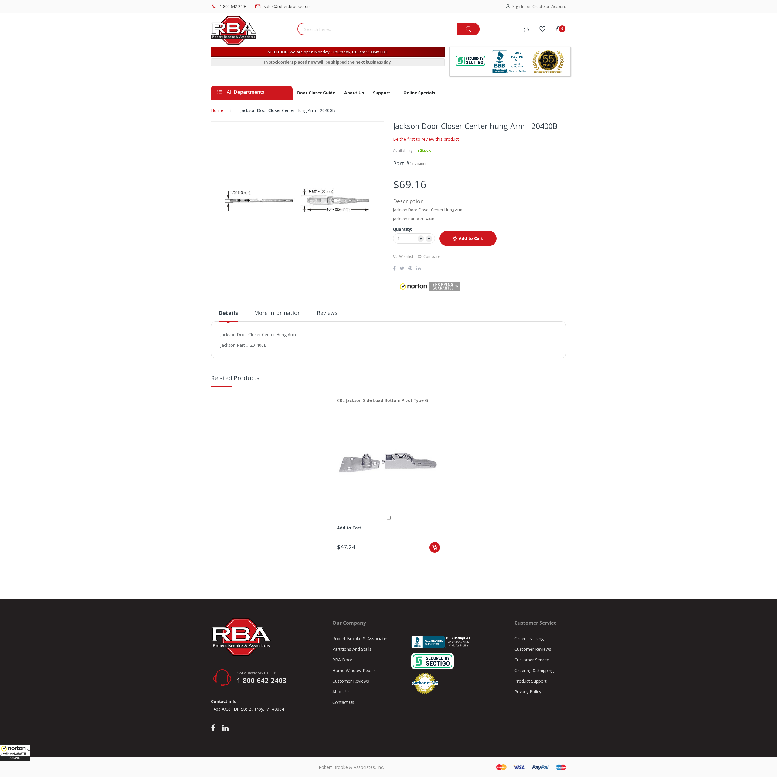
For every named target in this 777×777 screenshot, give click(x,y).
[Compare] (526, 30)
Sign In (518, 6)
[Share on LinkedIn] (418, 268)
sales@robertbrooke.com (287, 6)
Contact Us (343, 702)
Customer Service (531, 660)
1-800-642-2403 (233, 6)
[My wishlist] (542, 30)
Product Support (530, 681)
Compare (431, 256)
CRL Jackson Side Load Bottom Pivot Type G (382, 400)
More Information (277, 312)
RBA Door (342, 660)
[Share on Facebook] (394, 268)
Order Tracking (529, 638)
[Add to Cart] (434, 547)
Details (228, 313)
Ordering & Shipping (534, 670)
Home (217, 110)
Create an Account (549, 6)
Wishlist (406, 256)
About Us (341, 691)
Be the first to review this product (426, 139)
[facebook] (214, 728)
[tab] (228, 315)
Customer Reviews (350, 681)
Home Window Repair (353, 670)
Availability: (403, 150)
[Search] (468, 29)
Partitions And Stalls (352, 649)
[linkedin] (225, 728)
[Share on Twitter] (402, 268)
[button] (15, 752)
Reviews (327, 312)
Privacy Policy (527, 691)
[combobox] (377, 29)
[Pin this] (410, 268)
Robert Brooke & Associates (360, 638)
